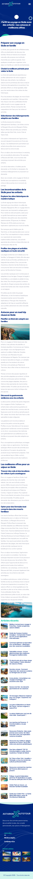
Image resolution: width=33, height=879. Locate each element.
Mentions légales (9, 838)
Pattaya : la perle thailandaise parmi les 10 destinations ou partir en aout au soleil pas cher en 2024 (20, 777)
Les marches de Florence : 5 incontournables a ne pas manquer (18, 724)
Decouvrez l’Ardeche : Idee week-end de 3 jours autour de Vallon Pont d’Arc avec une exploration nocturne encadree (20, 733)
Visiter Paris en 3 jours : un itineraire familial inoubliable (18, 785)
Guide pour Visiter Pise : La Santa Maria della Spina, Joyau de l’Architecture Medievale (20, 795)
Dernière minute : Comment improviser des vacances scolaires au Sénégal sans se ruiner (20, 670)
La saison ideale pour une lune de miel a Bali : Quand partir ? (20, 714)
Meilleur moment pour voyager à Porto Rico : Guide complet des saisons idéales (20, 626)
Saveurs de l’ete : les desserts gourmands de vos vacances (19, 687)
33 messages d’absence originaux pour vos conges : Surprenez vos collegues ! (20, 697)
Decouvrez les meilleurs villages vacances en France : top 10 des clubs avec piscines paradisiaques (20, 742)
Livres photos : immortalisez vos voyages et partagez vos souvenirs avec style (19, 679)
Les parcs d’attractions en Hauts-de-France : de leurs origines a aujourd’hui (20, 706)
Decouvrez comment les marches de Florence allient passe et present (20, 768)
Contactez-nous (9, 841)
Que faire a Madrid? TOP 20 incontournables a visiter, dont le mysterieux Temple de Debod (20, 751)
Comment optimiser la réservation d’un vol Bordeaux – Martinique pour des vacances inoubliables (20, 644)
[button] (29, 4)
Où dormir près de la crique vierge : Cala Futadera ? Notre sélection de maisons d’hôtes (20, 662)
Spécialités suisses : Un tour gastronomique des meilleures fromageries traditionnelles (19, 653)
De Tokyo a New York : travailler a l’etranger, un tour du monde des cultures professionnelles (20, 760)
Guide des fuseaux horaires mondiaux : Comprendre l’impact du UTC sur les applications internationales (20, 635)
